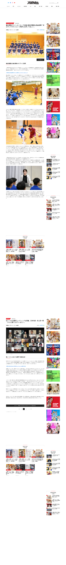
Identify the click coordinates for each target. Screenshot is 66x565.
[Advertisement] (33, 14)
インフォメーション (10, 23)
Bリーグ (8, 318)
